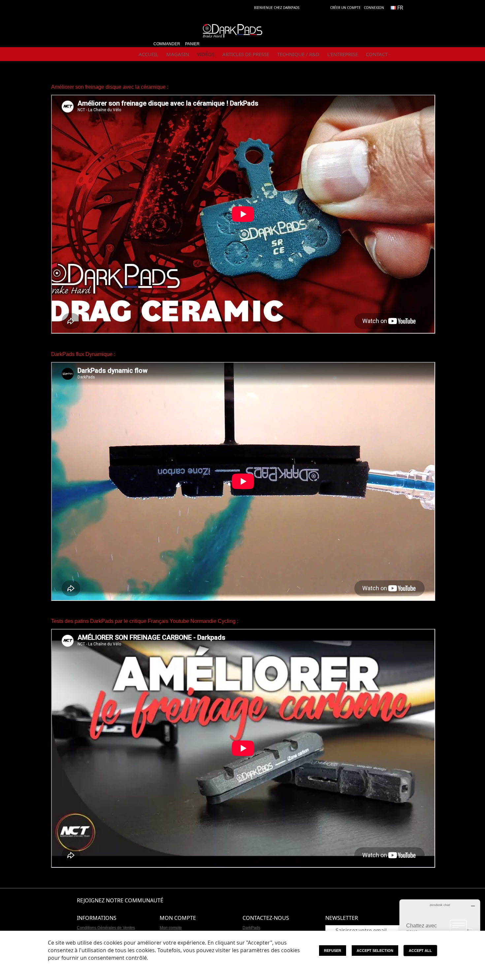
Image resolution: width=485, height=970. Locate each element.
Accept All (420, 951)
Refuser (332, 951)
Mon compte (171, 927)
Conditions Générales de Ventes (106, 927)
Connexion (374, 7)
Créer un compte (345, 7)
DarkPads (251, 927)
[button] (399, 8)
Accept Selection (375, 951)
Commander (166, 44)
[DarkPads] (233, 33)
